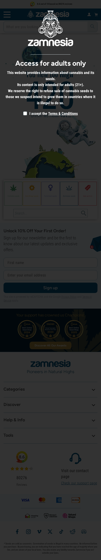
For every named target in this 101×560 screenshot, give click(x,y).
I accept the (37, 113)
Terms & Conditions (63, 113)
